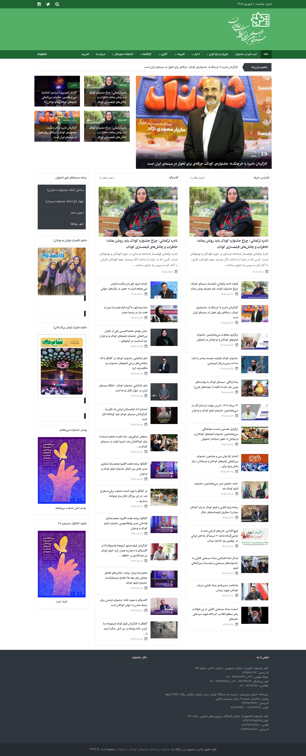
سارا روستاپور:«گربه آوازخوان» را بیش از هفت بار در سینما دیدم (125, 310)
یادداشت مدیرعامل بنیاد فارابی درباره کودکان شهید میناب (217, 588)
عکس (74, 85)
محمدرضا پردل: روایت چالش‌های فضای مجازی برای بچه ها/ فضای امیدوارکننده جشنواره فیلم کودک (126, 578)
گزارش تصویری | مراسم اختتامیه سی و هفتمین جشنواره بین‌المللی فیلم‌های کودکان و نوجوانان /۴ (59, 97)
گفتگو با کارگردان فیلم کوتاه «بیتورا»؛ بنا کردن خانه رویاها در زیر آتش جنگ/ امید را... (125, 628)
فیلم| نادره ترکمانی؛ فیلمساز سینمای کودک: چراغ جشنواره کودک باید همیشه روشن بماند (214, 286)
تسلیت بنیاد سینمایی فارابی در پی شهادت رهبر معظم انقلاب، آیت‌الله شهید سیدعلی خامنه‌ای (215, 614)
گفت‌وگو (122, 120)
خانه (266, 54)
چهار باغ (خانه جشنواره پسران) (65, 201)
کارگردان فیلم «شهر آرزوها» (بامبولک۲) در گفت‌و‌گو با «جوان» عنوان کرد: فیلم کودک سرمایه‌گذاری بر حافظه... (124, 550)
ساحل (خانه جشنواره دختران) (65, 190)
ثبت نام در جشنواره (246, 54)
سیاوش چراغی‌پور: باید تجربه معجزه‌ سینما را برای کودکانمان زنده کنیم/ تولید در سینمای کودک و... (123, 441)
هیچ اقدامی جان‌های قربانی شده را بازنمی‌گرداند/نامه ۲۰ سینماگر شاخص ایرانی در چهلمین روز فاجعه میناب (214, 535)
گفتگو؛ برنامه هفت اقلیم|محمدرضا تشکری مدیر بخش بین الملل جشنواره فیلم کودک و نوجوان (124, 468)
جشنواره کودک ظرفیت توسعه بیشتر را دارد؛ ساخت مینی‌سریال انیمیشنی (215, 361)
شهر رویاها (77, 223)
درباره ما (100, 54)
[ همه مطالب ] (197, 178)
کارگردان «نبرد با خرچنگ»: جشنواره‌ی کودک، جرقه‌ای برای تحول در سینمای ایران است (207, 164)
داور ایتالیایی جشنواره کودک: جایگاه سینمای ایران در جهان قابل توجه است (123, 388)
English (42, 54)
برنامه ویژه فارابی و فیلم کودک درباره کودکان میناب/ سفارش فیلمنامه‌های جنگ (214, 510)
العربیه (85, 54)
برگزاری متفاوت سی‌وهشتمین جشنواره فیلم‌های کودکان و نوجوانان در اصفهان (196, 71)
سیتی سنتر (77, 212)
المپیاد (180, 54)
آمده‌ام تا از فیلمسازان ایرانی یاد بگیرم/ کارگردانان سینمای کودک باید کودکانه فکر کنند (124, 414)
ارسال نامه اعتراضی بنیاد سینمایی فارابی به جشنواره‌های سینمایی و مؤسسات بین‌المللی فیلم (214, 563)
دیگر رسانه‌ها (70, 120)
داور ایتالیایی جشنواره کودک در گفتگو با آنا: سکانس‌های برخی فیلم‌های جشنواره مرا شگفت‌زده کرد (123, 363)
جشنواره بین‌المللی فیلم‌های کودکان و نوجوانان (143, 749)
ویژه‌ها (123, 85)
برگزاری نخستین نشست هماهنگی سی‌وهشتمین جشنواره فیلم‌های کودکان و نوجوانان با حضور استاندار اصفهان (216, 434)
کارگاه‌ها (147, 54)
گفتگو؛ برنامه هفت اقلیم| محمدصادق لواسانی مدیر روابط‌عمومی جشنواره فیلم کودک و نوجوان (125, 523)
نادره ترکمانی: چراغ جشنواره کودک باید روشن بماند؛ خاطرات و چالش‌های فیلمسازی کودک (108, 97)
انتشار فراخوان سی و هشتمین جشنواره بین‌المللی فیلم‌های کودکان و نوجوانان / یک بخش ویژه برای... (215, 461)
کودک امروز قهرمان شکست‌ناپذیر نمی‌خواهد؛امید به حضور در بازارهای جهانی (124, 286)
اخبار (197, 54)
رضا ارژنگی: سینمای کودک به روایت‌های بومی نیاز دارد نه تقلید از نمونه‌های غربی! (216, 384)
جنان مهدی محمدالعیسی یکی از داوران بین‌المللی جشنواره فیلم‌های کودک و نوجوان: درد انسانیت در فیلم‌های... (123, 336)
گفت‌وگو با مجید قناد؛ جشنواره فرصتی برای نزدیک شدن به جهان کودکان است (123, 603)
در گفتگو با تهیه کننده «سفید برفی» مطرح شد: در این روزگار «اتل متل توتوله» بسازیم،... (123, 496)
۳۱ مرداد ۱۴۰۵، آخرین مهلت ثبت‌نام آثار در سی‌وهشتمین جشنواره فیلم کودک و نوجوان (214, 408)
